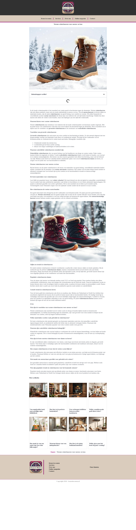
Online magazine (80, 18)
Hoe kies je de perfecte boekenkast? (57, 410)
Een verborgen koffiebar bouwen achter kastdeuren (77, 411)
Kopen (53, 452)
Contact (92, 18)
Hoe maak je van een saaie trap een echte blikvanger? (37, 445)
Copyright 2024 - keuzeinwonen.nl (68, 481)
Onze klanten (94, 467)
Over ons (68, 18)
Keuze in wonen (46, 18)
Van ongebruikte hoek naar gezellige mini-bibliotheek (37, 411)
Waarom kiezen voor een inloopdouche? (58, 444)
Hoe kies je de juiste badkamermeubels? (76, 444)
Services (58, 18)
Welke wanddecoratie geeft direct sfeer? (96, 410)
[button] (104, 94)
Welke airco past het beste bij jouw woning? (97, 444)
